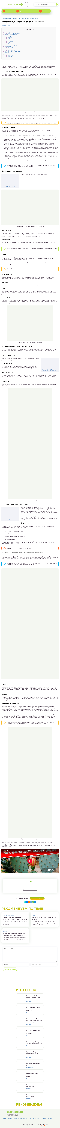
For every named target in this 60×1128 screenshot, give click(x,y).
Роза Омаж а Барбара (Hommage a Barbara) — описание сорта (33, 997)
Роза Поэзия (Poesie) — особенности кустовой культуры (33, 1009)
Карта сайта (36, 1118)
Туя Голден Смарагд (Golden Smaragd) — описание (32, 1053)
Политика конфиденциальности (20, 1118)
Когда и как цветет (8, 46)
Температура (10, 36)
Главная (4, 1118)
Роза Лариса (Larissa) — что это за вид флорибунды (33, 1032)
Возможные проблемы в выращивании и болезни (16, 54)
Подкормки (10, 43)
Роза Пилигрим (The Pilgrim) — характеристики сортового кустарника (34, 1020)
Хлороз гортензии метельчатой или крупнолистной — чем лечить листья (14, 934)
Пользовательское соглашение (8, 1125)
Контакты (50, 1118)
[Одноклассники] (29, 902)
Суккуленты (10, 11)
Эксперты (37, 1119)
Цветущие (46, 11)
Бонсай (30, 1118)
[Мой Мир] (35, 902)
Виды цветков (10, 47)
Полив (9, 38)
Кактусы (9, 18)
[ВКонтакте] (27, 902)
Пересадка (6, 52)
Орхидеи (32, 1119)
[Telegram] (31, 902)
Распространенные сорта (13, 33)
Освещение (10, 37)
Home (4, 18)
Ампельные (4, 1119)
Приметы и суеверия (9, 57)
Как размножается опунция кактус (12, 51)
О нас (10, 1119)
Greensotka (14, 4)
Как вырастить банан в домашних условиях (33, 1064)
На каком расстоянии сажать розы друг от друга (44, 918)
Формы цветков (11, 48)
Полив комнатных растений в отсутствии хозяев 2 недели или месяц (15, 918)
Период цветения (11, 50)
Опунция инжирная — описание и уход (10, 518)
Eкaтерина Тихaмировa (30, 890)
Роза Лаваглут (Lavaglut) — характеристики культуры (34, 1042)
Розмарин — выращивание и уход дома (34, 1095)
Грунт (8, 42)
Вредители (10, 55)
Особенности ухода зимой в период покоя (17, 45)
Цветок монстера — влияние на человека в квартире (33, 1075)
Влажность (10, 41)
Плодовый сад (30, 1067)
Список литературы (24, 1119)
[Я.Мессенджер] (25, 902)
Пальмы (52, 1119)
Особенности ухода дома (10, 34)
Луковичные (15, 1119)
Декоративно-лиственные (28, 11)
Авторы (47, 1119)
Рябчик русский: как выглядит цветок (32, 1085)
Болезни (9, 56)
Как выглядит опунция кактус (11, 32)
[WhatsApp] (33, 902)
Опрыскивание (11, 39)
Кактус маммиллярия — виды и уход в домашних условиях (49, 370)
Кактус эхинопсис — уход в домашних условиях (10, 185)
